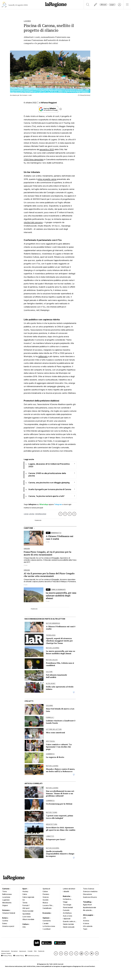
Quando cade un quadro (69, 921)
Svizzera (6, 910)
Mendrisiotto (6, 903)
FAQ (35, 951)
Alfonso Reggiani (49, 103)
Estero (5, 918)
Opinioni (46, 918)
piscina (31, 514)
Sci (23, 900)
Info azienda (87, 926)
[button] (56, 953)
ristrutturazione (40, 514)
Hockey (25, 891)
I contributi (46, 929)
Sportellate (26, 914)
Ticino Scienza (88, 889)
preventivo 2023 (47, 149)
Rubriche (67, 896)
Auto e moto (67, 916)
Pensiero (46, 894)
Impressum (22, 951)
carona (26, 514)
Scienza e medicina (90, 891)
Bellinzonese (7, 894)
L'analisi (45, 923)
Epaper (112, 5)
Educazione (87, 894)
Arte (24, 927)
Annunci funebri (6, 953)
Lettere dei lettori (69, 889)
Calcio (24, 894)
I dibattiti (66, 891)
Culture (25, 924)
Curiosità (66, 910)
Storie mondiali (27, 911)
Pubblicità (41, 951)
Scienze (46, 897)
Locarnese (6, 897)
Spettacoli (46, 889)
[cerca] (88, 4)
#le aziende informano (87, 910)
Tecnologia (67, 905)
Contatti (30, 951)
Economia (47, 913)
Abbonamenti (5, 951)
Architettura (67, 913)
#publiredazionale (89, 907)
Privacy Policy (7, 955)
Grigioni (5, 905)
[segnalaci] (96, 4)
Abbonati (103, 5)
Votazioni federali (8, 913)
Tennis (24, 903)
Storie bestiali (68, 907)
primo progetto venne (47, 179)
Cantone (6, 889)
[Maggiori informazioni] (60, 109)
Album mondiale (28, 919)
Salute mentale (68, 924)
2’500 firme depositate (33, 159)
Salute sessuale (68, 927)
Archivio (86, 921)
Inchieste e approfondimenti (69, 899)
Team (85, 929)
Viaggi (65, 902)
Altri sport (25, 908)
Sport (24, 889)
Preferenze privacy (33, 955)
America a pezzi (8, 926)
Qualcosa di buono (90, 897)
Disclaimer (14, 951)
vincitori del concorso (33, 222)
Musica (45, 903)
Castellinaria (47, 908)
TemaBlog (87, 902)
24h (84, 918)
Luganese (6, 900)
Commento (47, 921)
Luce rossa (26, 917)
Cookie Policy (19, 955)
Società (45, 900)
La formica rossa (49, 926)
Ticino (4, 891)
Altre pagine (88, 915)
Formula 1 (25, 905)
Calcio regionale (28, 897)
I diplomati (66, 919)
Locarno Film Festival (47, 905)
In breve (86, 923)
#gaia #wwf (87, 905)
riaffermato (43, 356)
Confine (5, 921)
